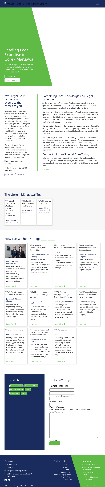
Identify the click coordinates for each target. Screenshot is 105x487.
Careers (65, 467)
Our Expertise (12, 80)
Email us (13, 174)
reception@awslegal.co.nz (17, 470)
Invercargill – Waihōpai (16, 386)
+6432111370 (12, 465)
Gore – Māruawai (14, 393)
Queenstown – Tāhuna (31, 386)
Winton (28, 389)
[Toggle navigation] (97, 4)
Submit (55, 443)
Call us (7, 174)
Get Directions (20, 174)
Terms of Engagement (62, 475)
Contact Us (11, 76)
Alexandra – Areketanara (16, 389)
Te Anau (24, 393)
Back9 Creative (95, 486)
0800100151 (11, 467)
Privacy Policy (66, 477)
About (65, 465)
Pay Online (68, 479)
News (67, 470)
